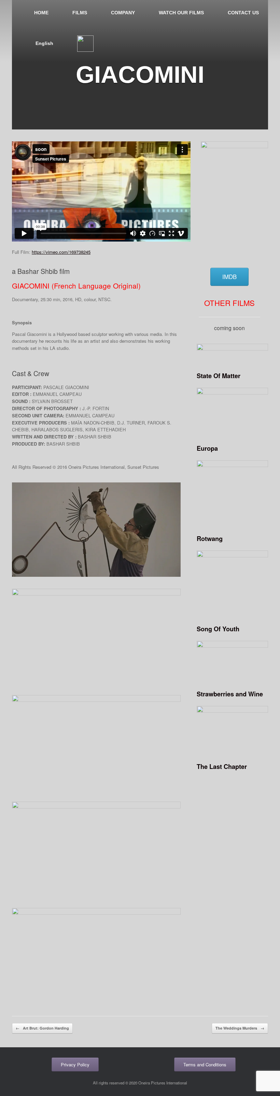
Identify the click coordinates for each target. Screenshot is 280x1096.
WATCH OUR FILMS (181, 12)
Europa (207, 448)
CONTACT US (243, 12)
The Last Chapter (222, 766)
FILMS (79, 12)
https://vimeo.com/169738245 (61, 252)
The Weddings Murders (239, 1028)
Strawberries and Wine (230, 694)
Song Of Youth (218, 628)
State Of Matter (218, 375)
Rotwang (210, 538)
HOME (41, 12)
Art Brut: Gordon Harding (42, 1028)
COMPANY (123, 12)
